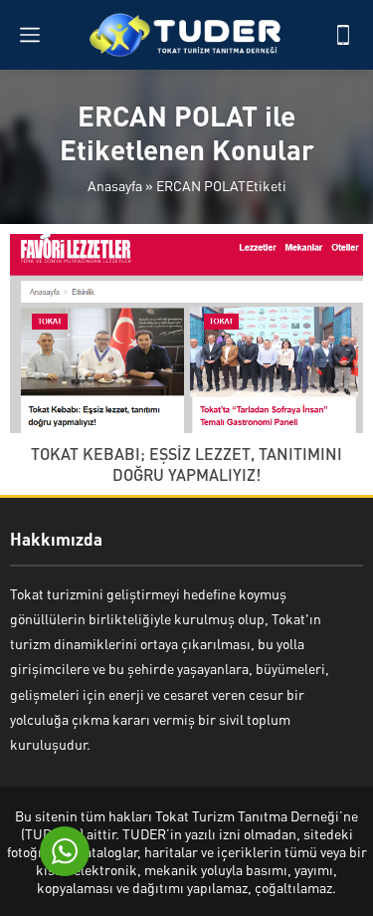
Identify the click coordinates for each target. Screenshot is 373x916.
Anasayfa (115, 185)
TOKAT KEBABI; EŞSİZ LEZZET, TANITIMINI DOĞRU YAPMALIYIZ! (186, 464)
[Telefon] (343, 35)
